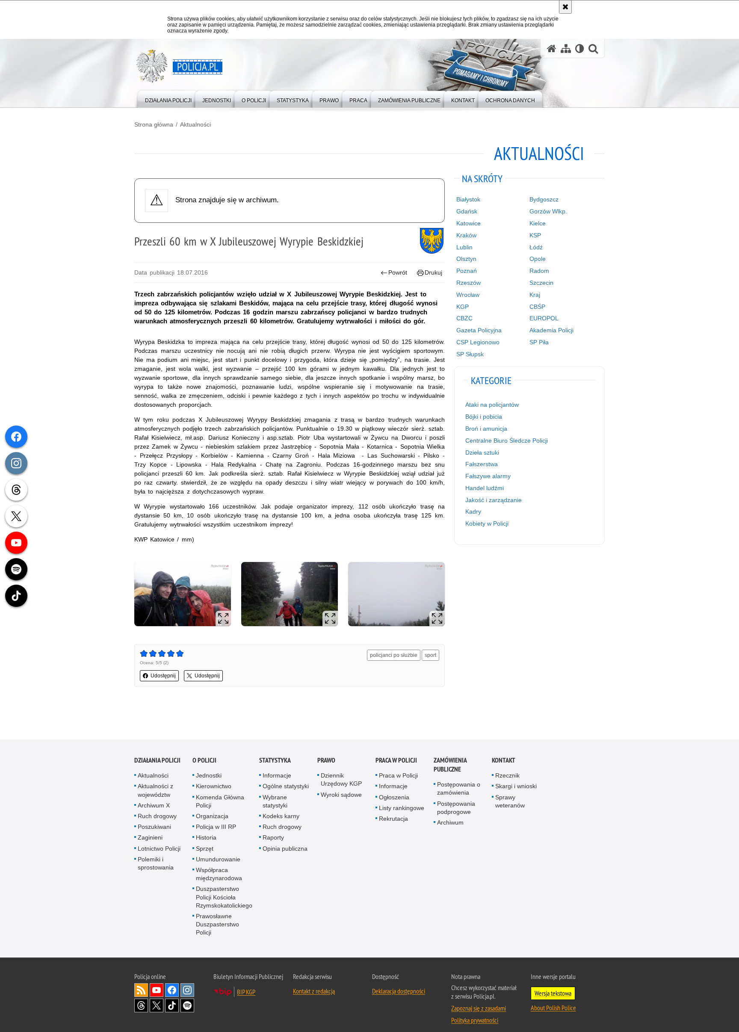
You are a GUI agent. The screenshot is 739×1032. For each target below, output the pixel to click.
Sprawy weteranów (510, 801)
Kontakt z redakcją (314, 991)
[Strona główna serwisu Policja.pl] (551, 48)
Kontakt (503, 760)
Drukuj (433, 272)
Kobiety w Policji (486, 523)
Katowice (468, 223)
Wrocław (467, 294)
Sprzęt (204, 848)
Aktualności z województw (155, 790)
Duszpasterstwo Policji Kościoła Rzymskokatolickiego (224, 897)
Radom (539, 270)
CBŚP (537, 306)
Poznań (466, 270)
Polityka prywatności (474, 1020)
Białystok (468, 199)
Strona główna (153, 124)
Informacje (277, 775)
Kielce (537, 223)
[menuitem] (168, 98)
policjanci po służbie (393, 655)
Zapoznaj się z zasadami (478, 1008)
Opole (537, 258)
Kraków (466, 235)
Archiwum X (154, 805)
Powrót (397, 272)
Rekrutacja (393, 819)
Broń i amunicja (486, 428)
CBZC (464, 318)
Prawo (326, 760)
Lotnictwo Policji (159, 848)
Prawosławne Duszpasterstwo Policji (217, 924)
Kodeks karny (281, 816)
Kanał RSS (141, 990)
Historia (206, 837)
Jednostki (209, 775)
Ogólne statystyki (286, 786)
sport (430, 655)
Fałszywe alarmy (488, 476)
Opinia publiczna (285, 848)
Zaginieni (150, 837)
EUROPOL (544, 318)
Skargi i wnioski (516, 786)
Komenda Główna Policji (220, 801)
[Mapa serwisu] (566, 48)
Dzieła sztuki (482, 452)
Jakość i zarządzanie (493, 500)
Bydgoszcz (544, 199)
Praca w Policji (396, 760)
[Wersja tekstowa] (579, 48)
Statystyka (275, 760)
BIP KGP (246, 992)
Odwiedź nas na (156, 990)
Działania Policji (157, 760)
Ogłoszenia (394, 797)
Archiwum (450, 822)
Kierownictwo (213, 786)
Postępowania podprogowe (456, 807)
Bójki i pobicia (483, 416)
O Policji (204, 760)
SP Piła (539, 342)
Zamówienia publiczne (450, 765)
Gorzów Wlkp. (548, 211)
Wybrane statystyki (275, 801)
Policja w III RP (216, 827)
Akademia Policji (551, 330)
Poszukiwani (154, 827)
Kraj (534, 294)
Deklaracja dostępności (398, 991)
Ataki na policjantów (492, 404)
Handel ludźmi (484, 488)
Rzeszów (468, 282)
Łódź (536, 247)
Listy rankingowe (401, 807)
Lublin (464, 247)
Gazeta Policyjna (479, 330)
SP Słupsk (470, 354)
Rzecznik (507, 775)
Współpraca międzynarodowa (219, 874)
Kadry (473, 511)
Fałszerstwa (481, 464)
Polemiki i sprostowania (156, 863)
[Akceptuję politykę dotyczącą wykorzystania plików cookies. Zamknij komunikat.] (565, 7)
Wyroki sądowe (341, 794)
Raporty (273, 837)
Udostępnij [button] (163, 676)
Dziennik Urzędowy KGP (341, 779)
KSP (535, 235)
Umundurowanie (218, 859)
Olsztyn (466, 258)
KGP (462, 306)
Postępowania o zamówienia (458, 788)
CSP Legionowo (478, 342)
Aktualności (195, 124)
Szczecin (541, 282)
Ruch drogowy (157, 816)
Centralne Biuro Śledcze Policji (506, 440)
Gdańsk (466, 211)
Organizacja (212, 816)
